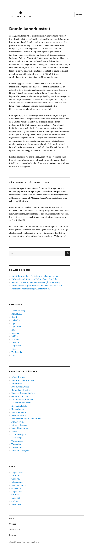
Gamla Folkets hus (19, 396)
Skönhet (15, 339)
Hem (11, 518)
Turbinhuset (17, 441)
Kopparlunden (17, 409)
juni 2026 (15, 479)
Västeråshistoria (15, 542)
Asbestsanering (18, 311)
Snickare (15, 342)
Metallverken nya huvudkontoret (26, 419)
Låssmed (15, 333)
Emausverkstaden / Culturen (24, 393)
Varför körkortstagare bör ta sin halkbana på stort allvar (36, 285)
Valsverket (16, 444)
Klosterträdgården (19, 406)
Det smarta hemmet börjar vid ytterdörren (30, 289)
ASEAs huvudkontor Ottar (23, 380)
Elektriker (15, 320)
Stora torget (16, 438)
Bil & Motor (16, 314)
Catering (15, 317)
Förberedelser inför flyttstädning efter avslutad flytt (35, 279)
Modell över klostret (20, 428)
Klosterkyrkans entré (21, 403)
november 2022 (18, 485)
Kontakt (13, 535)
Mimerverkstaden (19, 425)
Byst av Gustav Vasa (20, 387)
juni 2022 (15, 498)
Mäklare (15, 336)
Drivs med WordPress (31, 542)
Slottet (14, 431)
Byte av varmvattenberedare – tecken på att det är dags (36, 282)
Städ (13, 349)
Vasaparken (16, 447)
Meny (79, 14)
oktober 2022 (17, 488)
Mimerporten (17, 422)
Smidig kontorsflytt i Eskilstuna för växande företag (34, 276)
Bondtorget (16, 383)
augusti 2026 (17, 472)
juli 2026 (15, 476)
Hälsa (13, 330)
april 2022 (16, 501)
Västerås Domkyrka (20, 450)
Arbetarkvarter (18, 377)
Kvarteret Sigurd (18, 412)
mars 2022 (16, 504)
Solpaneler (16, 346)
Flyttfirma (16, 327)
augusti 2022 (17, 491)
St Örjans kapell (18, 434)
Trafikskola (16, 352)
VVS (13, 355)
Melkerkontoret (18, 415)
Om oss (12, 524)
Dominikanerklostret (21, 390)
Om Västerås (15, 529)
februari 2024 (17, 482)
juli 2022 (15, 495)
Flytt (13, 323)
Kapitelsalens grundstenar (23, 399)
